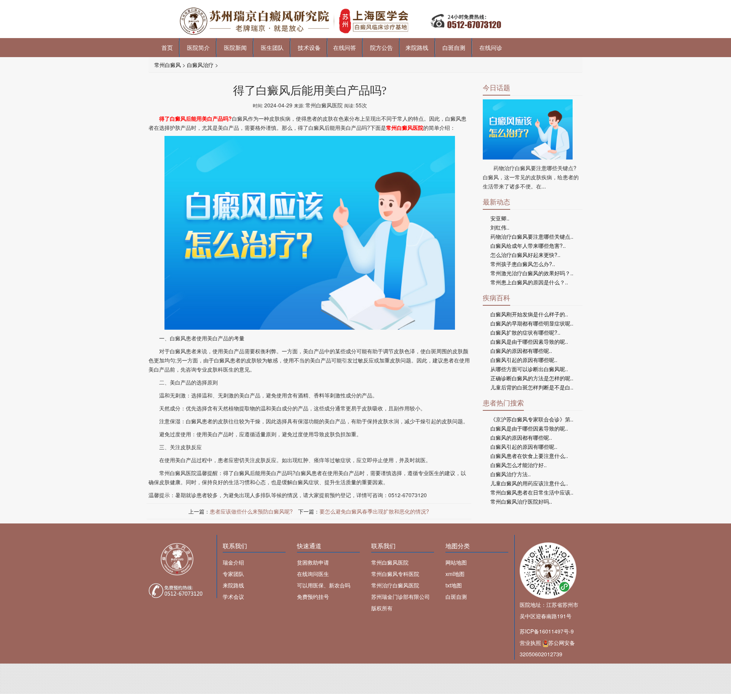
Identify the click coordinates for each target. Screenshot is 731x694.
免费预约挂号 (313, 596)
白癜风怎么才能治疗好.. (518, 465)
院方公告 (381, 47)
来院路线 (416, 47)
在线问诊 (490, 47)
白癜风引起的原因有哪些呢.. (523, 360)
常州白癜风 (167, 65)
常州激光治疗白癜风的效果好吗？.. (531, 273)
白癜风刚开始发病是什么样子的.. (529, 314)
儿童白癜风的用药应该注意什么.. (529, 483)
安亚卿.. (499, 218)
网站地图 (456, 562)
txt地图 (453, 585)
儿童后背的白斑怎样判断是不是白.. (531, 387)
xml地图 (454, 574)
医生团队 (271, 47)
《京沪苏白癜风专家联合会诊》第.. (531, 419)
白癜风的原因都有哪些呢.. (521, 350)
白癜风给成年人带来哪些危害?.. (528, 245)
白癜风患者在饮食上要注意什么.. (529, 455)
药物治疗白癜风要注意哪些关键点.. (531, 236)
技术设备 (308, 47)
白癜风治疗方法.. (510, 474)
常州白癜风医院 (390, 562)
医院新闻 (234, 47)
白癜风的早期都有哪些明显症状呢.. (531, 323)
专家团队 (233, 574)
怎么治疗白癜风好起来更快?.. (525, 254)
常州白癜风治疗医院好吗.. (521, 501)
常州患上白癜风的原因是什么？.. (529, 282)
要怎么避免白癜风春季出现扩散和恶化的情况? (374, 511)
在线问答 (344, 47)
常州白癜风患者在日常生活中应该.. (531, 492)
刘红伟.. (499, 227)
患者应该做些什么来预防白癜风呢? (251, 511)
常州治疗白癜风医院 (395, 585)
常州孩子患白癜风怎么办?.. (522, 264)
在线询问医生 (313, 574)
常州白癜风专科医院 (395, 574)
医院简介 (197, 47)
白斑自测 (453, 47)
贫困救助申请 (313, 562)
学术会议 (233, 596)
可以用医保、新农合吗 (323, 585)
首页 (166, 47)
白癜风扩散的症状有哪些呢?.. (525, 332)
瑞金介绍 (233, 562)
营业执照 (530, 642)
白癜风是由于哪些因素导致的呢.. (529, 341)
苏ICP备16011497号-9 (547, 631)
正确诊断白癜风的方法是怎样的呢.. (531, 378)
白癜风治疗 (200, 65)
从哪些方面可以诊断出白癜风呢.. (529, 369)
